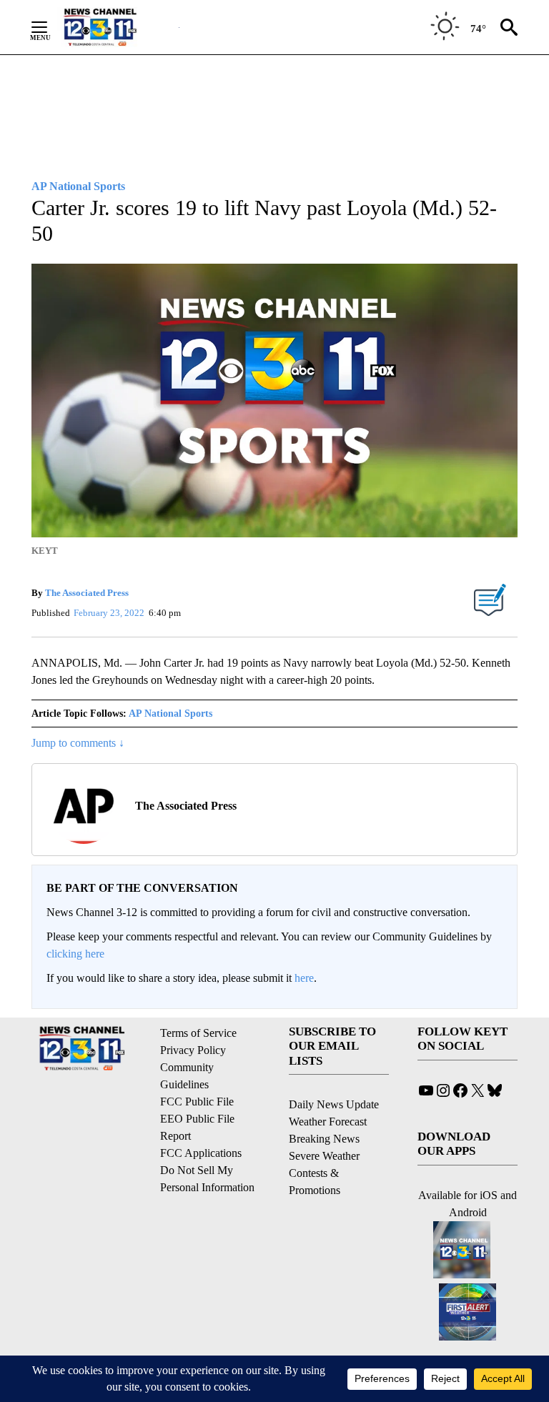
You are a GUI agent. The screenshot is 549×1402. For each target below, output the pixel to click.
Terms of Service (198, 1033)
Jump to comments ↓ (77, 743)
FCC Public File (197, 1101)
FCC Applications (201, 1153)
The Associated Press (87, 592)
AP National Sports (170, 713)
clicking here (75, 954)
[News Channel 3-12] (118, 27)
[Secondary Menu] (50, 27)
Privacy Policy (193, 1050)
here (304, 978)
